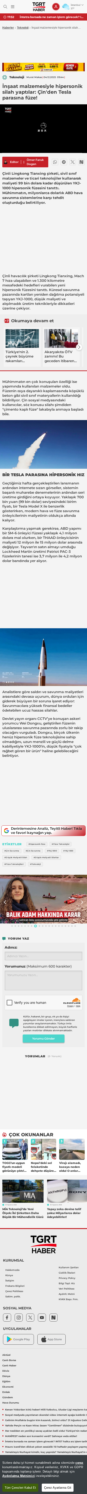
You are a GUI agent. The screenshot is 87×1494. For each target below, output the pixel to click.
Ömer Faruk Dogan (35, 162)
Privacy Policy (67, 1278)
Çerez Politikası (14, 1291)
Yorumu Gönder (43, 1038)
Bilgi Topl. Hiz (67, 1283)
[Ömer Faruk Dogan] (5, 162)
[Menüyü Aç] (12, 6)
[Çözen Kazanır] (43, 67)
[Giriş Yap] (56, 7)
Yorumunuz (38, 966)
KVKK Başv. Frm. (68, 1299)
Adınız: (11, 947)
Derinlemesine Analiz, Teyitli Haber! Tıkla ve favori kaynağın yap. (46, 830)
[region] (43, 1474)
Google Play (21, 1339)
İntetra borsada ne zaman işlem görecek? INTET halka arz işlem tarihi (52, 17)
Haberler (8, 27)
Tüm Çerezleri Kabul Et (20, 1487)
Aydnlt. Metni (67, 1294)
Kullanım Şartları (69, 1267)
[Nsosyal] (81, 162)
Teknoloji (23, 27)
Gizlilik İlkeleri (67, 1272)
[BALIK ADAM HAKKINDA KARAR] (43, 899)
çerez (79, 1462)
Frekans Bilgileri (15, 1285)
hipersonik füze (16, 290)
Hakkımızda (12, 1270)
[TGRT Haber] (38, 6)
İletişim (9, 1280)
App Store (55, 1339)
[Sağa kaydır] (79, 347)
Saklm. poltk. (12, 1296)
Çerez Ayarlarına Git (57, 1487)
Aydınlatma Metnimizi (18, 1476)
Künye (9, 1275)
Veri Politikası (66, 1288)
